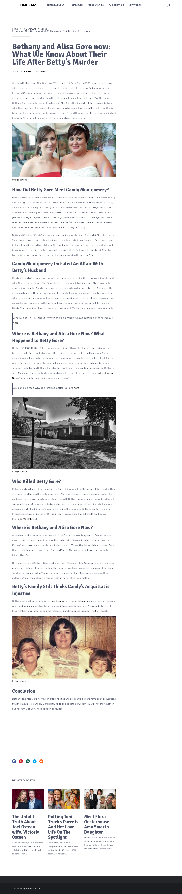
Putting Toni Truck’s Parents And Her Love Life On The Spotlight (63, 827)
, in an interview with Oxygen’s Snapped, (68, 601)
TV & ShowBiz (116, 5)
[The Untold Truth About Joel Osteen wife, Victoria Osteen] (28, 799)
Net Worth (135, 5)
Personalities (95, 5)
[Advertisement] (64, 734)
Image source (19, 179)
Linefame (29, 5)
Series (43, 72)
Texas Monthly (24, 519)
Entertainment (55, 5)
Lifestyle (77, 5)
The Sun (95, 611)
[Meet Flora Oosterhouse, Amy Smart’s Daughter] (100, 799)
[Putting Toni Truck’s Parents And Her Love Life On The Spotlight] (64, 799)
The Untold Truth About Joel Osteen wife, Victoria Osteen (26, 827)
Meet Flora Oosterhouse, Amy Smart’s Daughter (97, 824)
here (16, 322)
